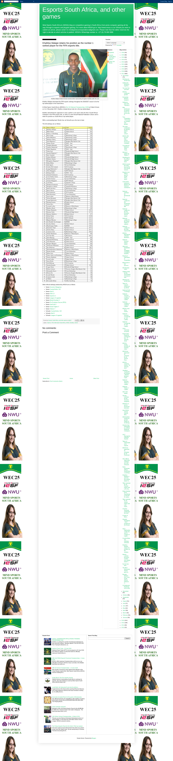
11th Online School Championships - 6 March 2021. (66, 716)
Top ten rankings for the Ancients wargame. (126, 398)
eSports (49, 322)
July (124, 603)
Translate (118, 45)
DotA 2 (52, 291)
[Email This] (76, 320)
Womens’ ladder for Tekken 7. (126, 154)
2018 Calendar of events (126, 330)
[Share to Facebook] (81, 320)
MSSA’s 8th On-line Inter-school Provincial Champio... (126, 139)
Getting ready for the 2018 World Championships (126, 274)
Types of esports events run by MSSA (126, 285)
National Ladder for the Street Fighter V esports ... (126, 221)
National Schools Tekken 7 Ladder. (126, 382)
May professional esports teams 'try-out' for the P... (126, 111)
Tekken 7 (52, 309)
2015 (123, 622)
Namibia (72, 322)
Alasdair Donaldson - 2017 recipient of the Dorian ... (126, 523)
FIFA (52, 322)
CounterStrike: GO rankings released (126, 540)
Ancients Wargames (56, 287)
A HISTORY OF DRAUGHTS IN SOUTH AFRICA (65, 687)
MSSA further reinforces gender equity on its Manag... (126, 420)
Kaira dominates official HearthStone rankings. (126, 469)
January (125, 617)
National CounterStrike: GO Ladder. (126, 324)
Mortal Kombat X (55, 300)
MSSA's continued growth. (126, 93)
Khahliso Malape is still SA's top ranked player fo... (126, 478)
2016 (123, 620)
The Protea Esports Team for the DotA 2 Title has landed (67, 726)
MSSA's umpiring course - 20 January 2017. (126, 365)
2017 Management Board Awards (126, 437)
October (125, 595)
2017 (123, 73)
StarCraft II (53, 304)
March (125, 613)
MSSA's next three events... (126, 310)
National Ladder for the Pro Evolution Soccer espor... (126, 212)
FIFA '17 (52, 293)
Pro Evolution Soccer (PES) (58, 302)
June (124, 606)
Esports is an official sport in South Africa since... (126, 176)
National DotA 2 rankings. (126, 290)
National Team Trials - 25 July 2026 (61, 648)
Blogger (94, 738)
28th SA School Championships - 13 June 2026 (65, 668)
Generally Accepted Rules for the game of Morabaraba (67, 697)
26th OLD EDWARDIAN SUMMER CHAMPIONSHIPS (126, 250)
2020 (123, 66)
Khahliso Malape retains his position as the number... (126, 548)
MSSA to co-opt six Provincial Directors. (126, 406)
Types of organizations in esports (126, 443)
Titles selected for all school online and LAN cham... (126, 503)
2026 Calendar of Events (59, 706)
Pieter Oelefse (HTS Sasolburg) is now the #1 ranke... (126, 494)
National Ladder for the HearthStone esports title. (126, 203)
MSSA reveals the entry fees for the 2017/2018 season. (126, 167)
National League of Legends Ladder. (126, 304)
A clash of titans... (125, 516)
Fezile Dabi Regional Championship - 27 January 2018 (126, 337)
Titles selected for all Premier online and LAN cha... (126, 486)
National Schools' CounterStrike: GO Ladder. (126, 316)
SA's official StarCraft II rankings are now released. (126, 461)
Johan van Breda (112, 62)
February (125, 615)
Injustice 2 (53, 296)
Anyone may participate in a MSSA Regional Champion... (126, 428)
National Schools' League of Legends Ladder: (126, 296)
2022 (123, 62)
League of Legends (55, 298)
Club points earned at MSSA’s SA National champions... (126, 185)
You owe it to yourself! (126, 88)
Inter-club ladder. (125, 392)
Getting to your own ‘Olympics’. (126, 104)
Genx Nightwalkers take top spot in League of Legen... (126, 532)
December (126, 75)
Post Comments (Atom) (56, 381)
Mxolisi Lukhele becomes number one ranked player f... (126, 558)
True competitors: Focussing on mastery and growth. (126, 120)
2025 (123, 55)
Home (71, 378)
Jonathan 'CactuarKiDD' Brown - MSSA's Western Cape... (126, 374)
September (126, 597)
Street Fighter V (54, 306)
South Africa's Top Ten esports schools (62, 677)
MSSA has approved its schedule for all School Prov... (126, 356)
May (124, 608)
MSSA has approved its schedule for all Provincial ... (126, 452)
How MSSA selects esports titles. (126, 412)
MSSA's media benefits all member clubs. (126, 346)
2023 (123, 59)
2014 (123, 625)
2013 (123, 627)
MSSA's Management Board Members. (126, 235)
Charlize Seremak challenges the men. (126, 511)
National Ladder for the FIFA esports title (126, 228)
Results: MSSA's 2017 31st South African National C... (126, 579)
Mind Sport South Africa (60, 322)
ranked (76, 322)
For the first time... (126, 564)
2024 (123, 57)
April (124, 610)
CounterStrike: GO (55, 289)
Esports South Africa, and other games (112, 57)
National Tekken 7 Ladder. (126, 388)
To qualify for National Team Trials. (126, 148)
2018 (123, 71)
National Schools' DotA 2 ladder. (126, 242)
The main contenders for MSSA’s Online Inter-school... (126, 130)
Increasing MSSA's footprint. (126, 98)
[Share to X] (80, 320)
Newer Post (46, 378)
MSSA (67, 322)
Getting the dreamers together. (126, 84)
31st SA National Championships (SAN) (77, 107)
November (126, 591)
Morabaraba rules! (126, 268)
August (125, 601)
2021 (123, 64)
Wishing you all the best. (126, 79)
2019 (123, 69)
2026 (123, 52)
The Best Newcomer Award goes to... (126, 570)
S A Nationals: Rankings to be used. (126, 587)
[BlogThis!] (78, 320)
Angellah (111, 52)
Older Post (96, 378)
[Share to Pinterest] (83, 320)
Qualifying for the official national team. (126, 159)
